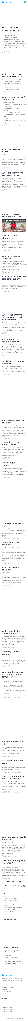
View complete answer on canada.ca (8, 272)
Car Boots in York (7, 1011)
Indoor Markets (7, 991)
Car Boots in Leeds (7, 1007)
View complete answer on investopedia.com (10, 168)
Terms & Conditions (10, 1018)
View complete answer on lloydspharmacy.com (10, 792)
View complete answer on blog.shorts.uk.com (10, 252)
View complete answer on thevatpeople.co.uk (10, 563)
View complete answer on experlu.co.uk (9, 438)
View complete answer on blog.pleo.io (9, 756)
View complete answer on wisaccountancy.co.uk (11, 697)
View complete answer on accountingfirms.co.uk (11, 125)
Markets (5, 989)
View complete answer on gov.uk (8, 878)
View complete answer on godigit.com (9, 856)
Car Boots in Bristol (8, 1001)
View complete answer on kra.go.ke (8, 190)
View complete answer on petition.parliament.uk (11, 479)
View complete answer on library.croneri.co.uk (10, 538)
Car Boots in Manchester (9, 1005)
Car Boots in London (8, 1003)
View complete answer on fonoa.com (9, 291)
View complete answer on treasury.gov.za (9, 93)
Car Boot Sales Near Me (9, 987)
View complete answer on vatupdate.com (9, 458)
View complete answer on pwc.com (8, 647)
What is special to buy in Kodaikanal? (14, 907)
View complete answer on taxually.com (9, 335)
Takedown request (6, 51)
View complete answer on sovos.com (9, 52)
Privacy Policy (20, 1018)
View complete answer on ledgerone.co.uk (10, 586)
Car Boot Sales (6, 993)
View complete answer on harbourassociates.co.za (11, 772)
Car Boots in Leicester (8, 1009)
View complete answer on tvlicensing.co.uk (10, 376)
